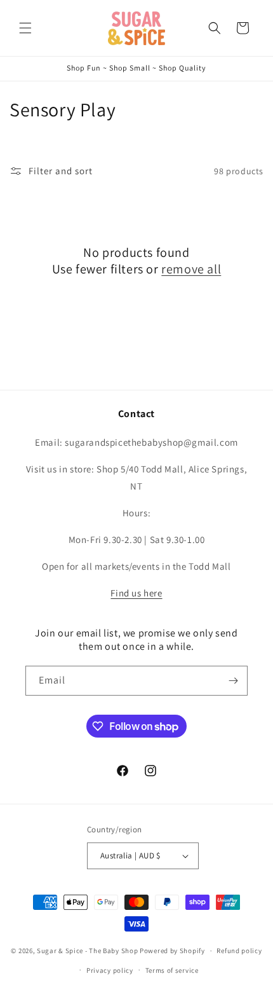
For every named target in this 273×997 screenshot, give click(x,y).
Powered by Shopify (172, 950)
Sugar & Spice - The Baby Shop (87, 950)
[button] (25, 28)
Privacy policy (109, 970)
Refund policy (239, 950)
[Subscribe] (233, 681)
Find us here (136, 593)
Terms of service (172, 970)
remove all (191, 269)
